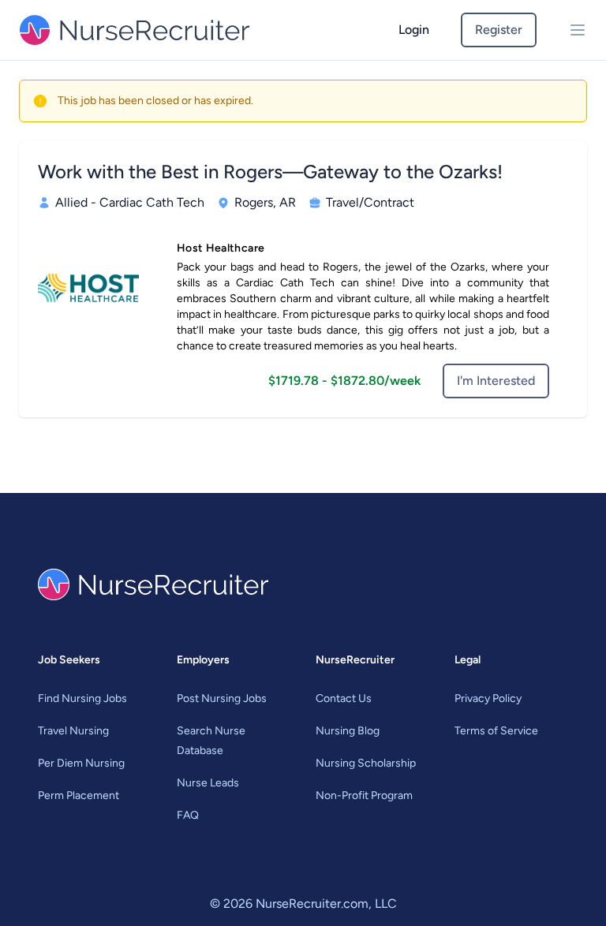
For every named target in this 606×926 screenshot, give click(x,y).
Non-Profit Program (364, 795)
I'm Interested (496, 380)
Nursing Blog (348, 730)
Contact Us (344, 698)
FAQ (188, 815)
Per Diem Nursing (81, 763)
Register (498, 29)
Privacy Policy (488, 698)
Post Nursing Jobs (222, 698)
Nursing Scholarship (366, 763)
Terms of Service (496, 730)
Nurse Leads (208, 783)
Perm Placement (78, 795)
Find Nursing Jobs (82, 698)
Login (413, 29)
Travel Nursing (73, 730)
